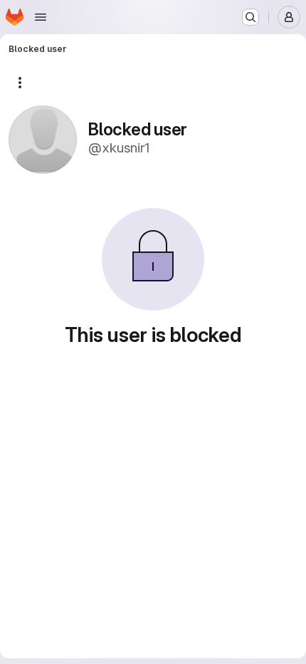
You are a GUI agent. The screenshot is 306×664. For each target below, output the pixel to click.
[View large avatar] (43, 139)
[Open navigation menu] (40, 17)
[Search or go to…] (250, 17)
